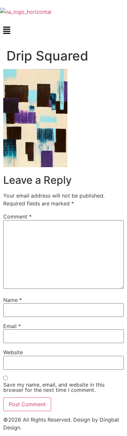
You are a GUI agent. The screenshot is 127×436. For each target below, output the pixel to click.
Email (12, 326)
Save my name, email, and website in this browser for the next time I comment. (54, 387)
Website (13, 352)
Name (12, 300)
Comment (17, 216)
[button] (63, 31)
